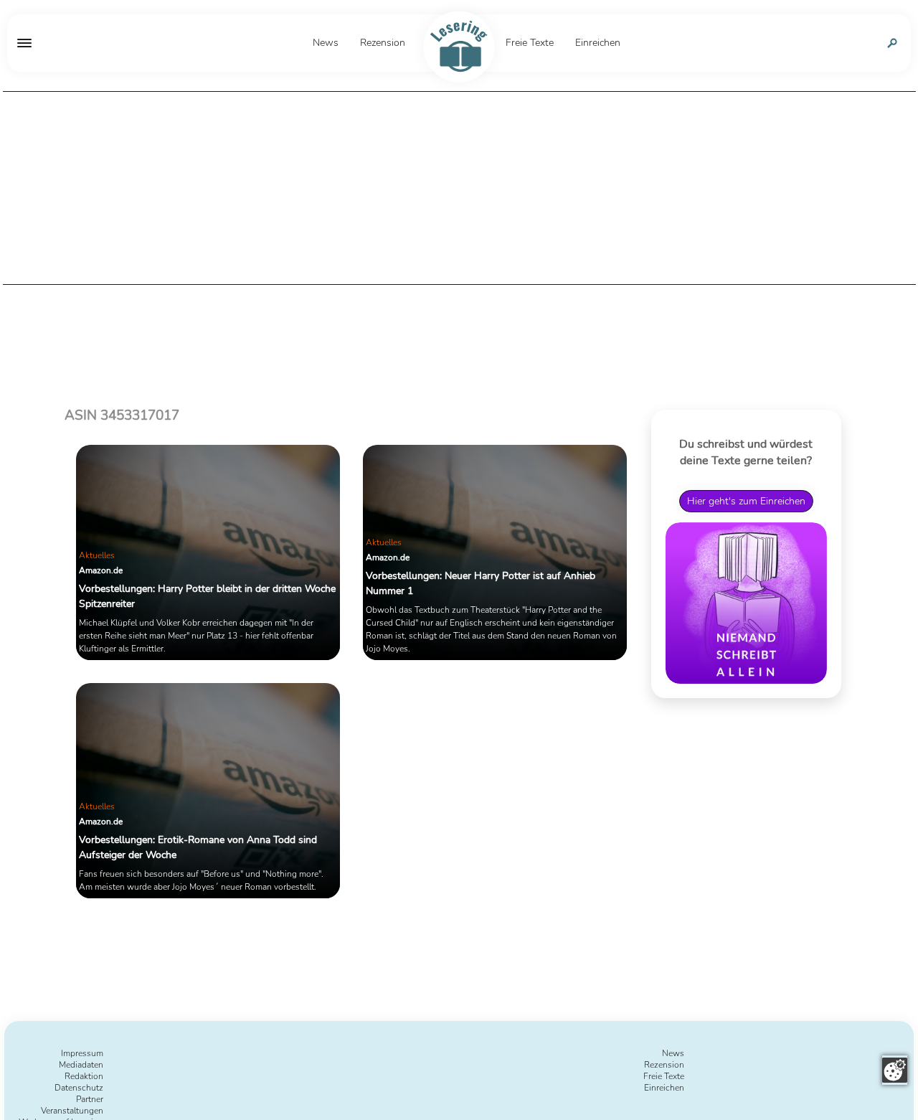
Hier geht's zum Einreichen (746, 501)
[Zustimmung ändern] (894, 1070)
